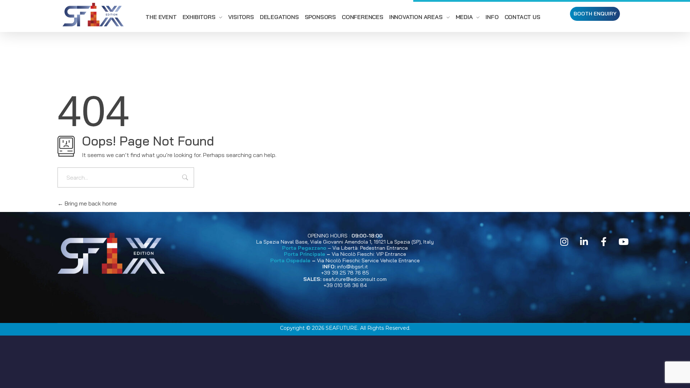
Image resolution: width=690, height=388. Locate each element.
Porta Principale (304, 254)
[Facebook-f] (604, 242)
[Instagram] (564, 242)
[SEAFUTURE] (93, 16)
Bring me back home (90, 203)
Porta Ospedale (290, 260)
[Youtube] (623, 242)
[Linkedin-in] (584, 242)
